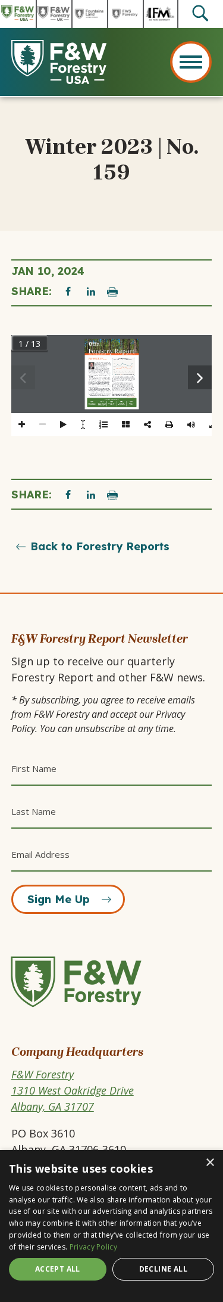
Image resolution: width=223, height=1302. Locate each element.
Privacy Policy (93, 1247)
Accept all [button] (57, 1269)
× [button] (209, 1162)
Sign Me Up (58, 899)
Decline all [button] (163, 1269)
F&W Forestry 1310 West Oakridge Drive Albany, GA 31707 (72, 1090)
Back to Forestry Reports (99, 546)
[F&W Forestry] (85, 1008)
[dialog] (111, 1226)
